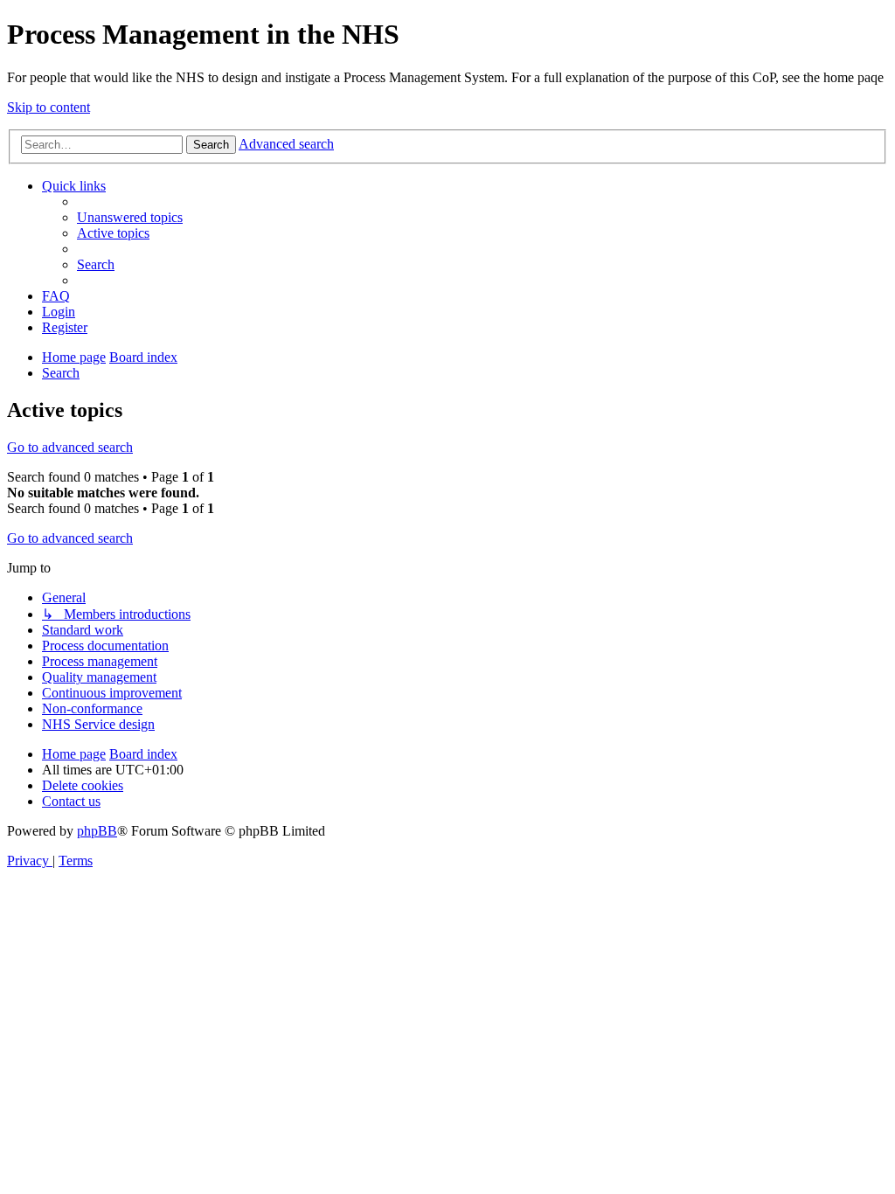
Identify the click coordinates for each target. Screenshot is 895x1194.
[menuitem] (130, 217)
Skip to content (48, 107)
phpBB (97, 830)
